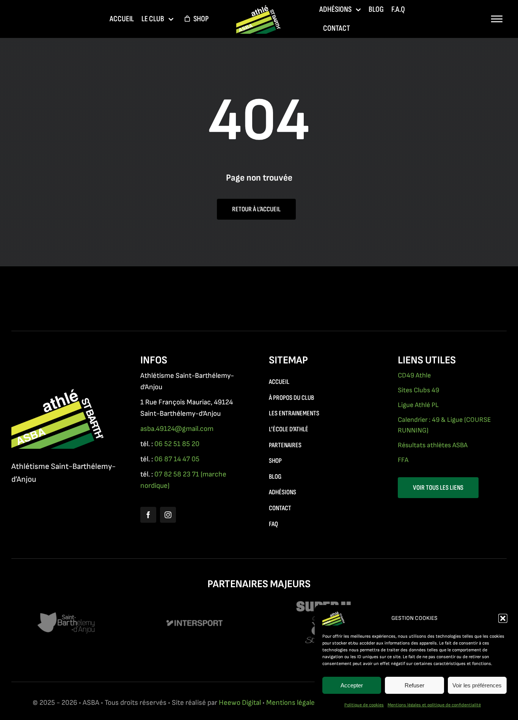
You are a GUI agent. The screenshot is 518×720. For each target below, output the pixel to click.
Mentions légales (292, 702)
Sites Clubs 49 (418, 390)
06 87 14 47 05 (176, 459)
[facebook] (148, 515)
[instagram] (168, 515)
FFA (403, 460)
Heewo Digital (240, 702)
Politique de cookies (364, 705)
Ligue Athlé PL (418, 405)
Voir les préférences (477, 685)
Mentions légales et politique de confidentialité (434, 705)
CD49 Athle (414, 375)
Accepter (352, 685)
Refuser (414, 685)
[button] (503, 618)
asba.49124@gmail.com (176, 428)
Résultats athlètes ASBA (433, 445)
